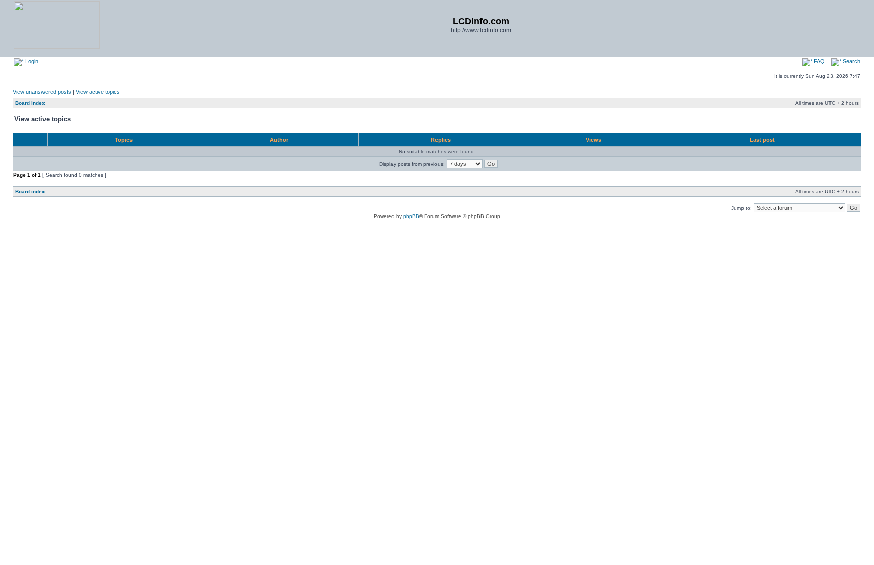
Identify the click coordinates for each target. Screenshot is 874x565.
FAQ (818, 61)
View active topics (98, 92)
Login (31, 61)
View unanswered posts (42, 92)
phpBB (411, 216)
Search (850, 61)
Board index (30, 103)
